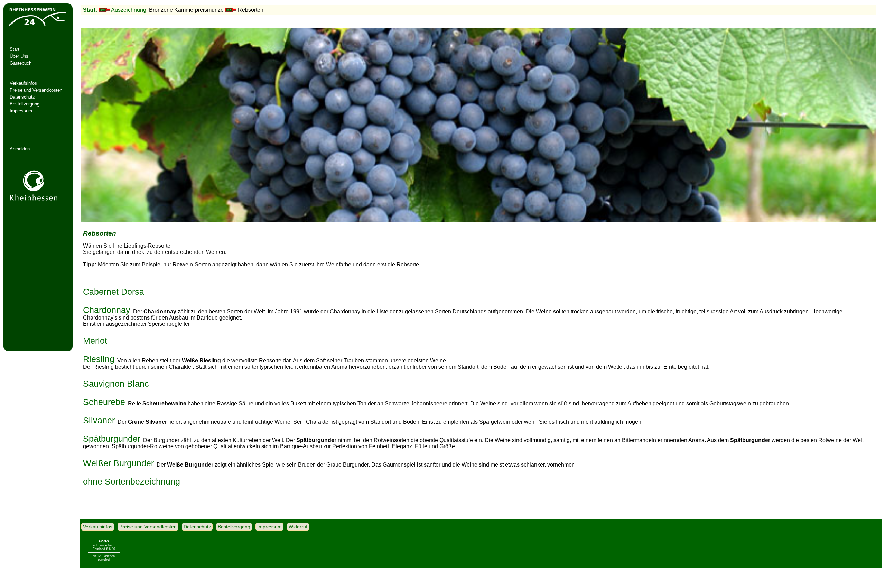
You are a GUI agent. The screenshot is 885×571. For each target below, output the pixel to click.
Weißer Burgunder (118, 460)
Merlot (95, 338)
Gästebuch (20, 63)
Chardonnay (106, 307)
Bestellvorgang (24, 104)
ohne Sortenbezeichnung (131, 479)
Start (14, 49)
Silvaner (99, 417)
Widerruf (298, 526)
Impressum (21, 110)
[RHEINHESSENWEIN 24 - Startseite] (37, 26)
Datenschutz (22, 97)
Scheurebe (104, 399)
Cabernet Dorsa (113, 289)
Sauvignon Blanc (116, 381)
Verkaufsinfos (23, 83)
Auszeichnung (128, 10)
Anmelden (20, 148)
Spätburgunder (111, 436)
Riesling (98, 356)
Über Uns (19, 56)
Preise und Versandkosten (36, 90)
